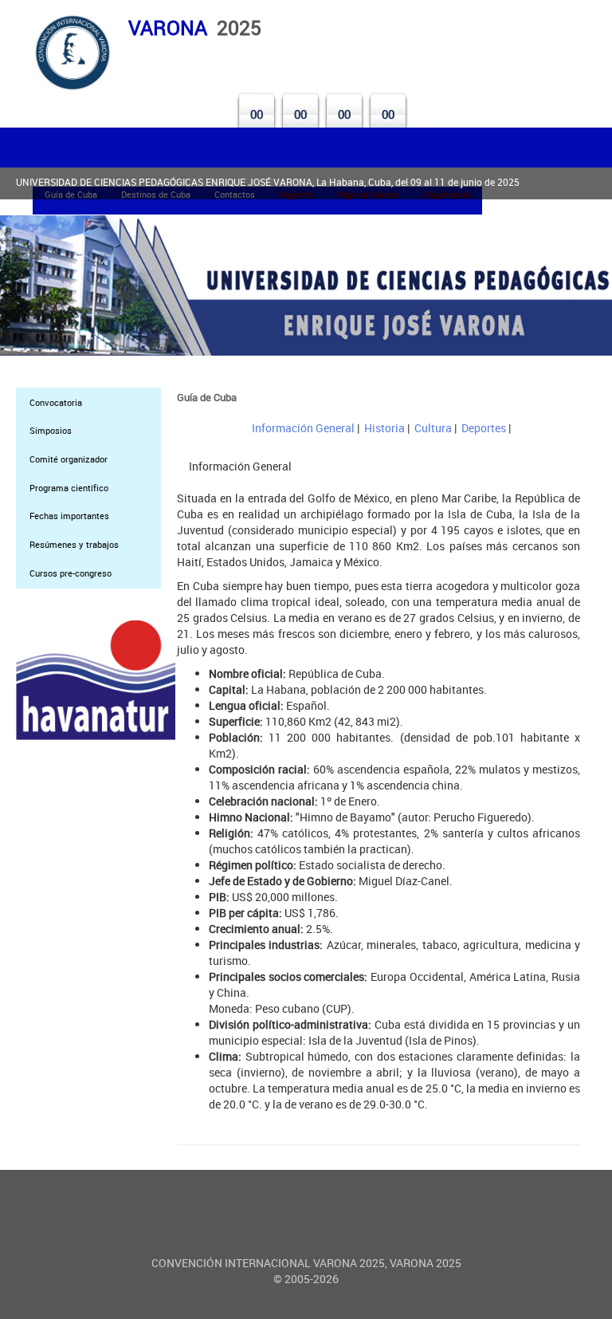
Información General (303, 427)
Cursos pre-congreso (70, 573)
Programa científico (68, 488)
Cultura (433, 427)
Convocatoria (55, 402)
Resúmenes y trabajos (74, 544)
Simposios (50, 430)
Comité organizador (68, 459)
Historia (384, 427)
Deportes (483, 427)
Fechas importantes (69, 516)
